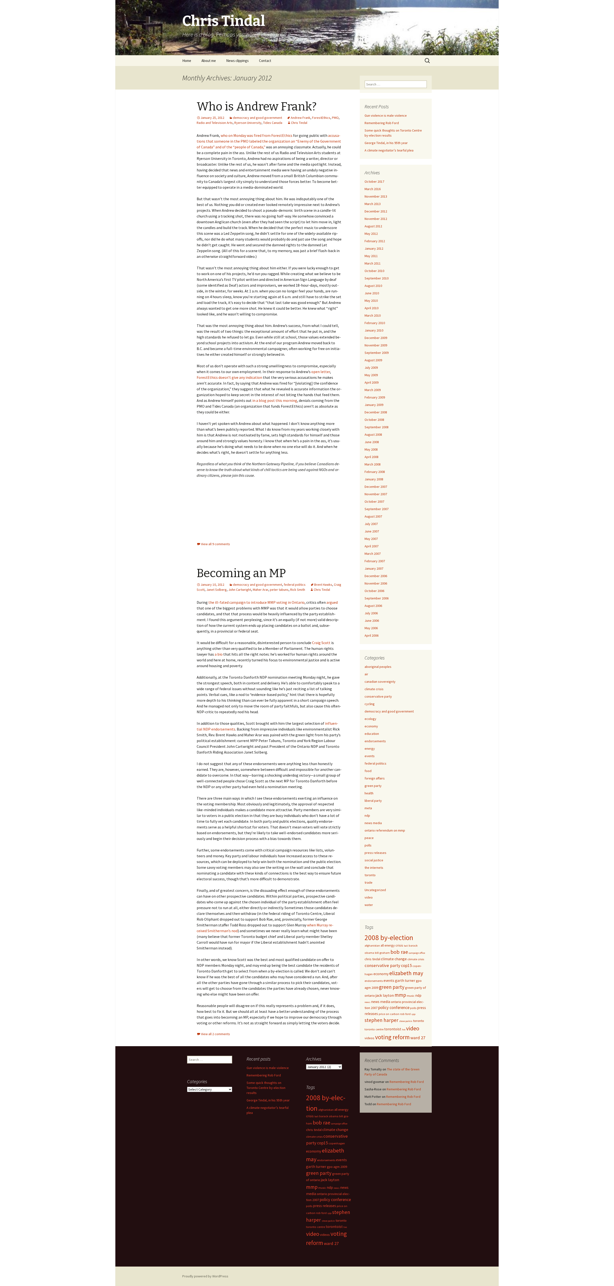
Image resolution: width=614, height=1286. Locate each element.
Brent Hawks (323, 584)
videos (369, 1038)
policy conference (393, 1007)
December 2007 (376, 486)
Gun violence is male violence (386, 115)
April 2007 (371, 546)
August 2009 (373, 360)
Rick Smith (297, 589)
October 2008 (374, 419)
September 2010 (377, 278)
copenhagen (337, 1143)
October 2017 (374, 181)
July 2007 (371, 524)
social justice (374, 860)
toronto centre (374, 1029)
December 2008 (376, 412)
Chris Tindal (299, 123)
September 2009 (377, 352)
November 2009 (376, 345)
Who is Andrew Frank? (257, 107)
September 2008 (377, 427)
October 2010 (374, 271)
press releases (375, 853)
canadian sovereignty (380, 681)
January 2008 (374, 479)
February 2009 (375, 397)
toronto (370, 875)
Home (186, 60)
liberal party (373, 800)
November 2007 (376, 494)
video (369, 897)
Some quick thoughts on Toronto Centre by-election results (266, 1088)
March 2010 (373, 315)
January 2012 (374, 248)
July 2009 (371, 367)
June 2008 (372, 442)
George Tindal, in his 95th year (386, 143)
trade (368, 882)
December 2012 (376, 211)
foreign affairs (375, 778)
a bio (219, 654)
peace (369, 838)
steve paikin (405, 1021)
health (369, 793)
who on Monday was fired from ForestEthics (256, 135)
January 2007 (374, 568)
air (366, 674)
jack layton (385, 995)
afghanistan (372, 945)
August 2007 (373, 516)
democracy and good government (257, 117)
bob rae (399, 951)
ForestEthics (321, 117)
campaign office (417, 952)
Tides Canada (272, 123)
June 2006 (372, 620)
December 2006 (376, 576)
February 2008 (375, 472)
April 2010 (371, 308)
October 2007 (374, 501)
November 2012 (376, 219)
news (367, 1002)
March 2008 (373, 464)
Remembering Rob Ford (382, 123)
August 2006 (373, 606)
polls (368, 845)
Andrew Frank (300, 117)
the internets (374, 867)
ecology (370, 719)
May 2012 (371, 233)
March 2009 (373, 390)
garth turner (405, 980)
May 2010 (371, 300)
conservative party (378, 696)
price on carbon (389, 1014)
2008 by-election (389, 937)
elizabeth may (406, 973)
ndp (367, 815)
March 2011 (373, 263)
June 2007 (372, 531)
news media (373, 823)
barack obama (328, 1116)
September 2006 (377, 598)
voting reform (392, 1037)
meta (368, 808)
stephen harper (381, 1020)
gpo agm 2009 (337, 1167)
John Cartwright (239, 589)
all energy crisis (392, 945)
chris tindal (372, 959)
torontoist (392, 1029)
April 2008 (371, 457)
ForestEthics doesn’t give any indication (229, 377)
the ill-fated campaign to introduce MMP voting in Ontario (256, 602)
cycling (370, 704)
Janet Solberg (216, 589)
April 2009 (371, 382)
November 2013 (376, 196)
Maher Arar (260, 589)
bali (406, 945)
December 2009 (376, 338)
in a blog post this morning (274, 400)
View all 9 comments (215, 544)
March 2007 (373, 553)
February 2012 (375, 241)
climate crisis (374, 689)
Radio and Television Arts (215, 123)
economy (371, 726)
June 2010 (372, 293)
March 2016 (373, 189)
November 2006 (376, 583)
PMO (335, 117)
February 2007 (375, 561)
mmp (400, 994)
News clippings (237, 60)
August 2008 (373, 434)
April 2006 (371, 635)
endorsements (375, 741)
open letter (320, 371)
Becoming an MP (241, 573)
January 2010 (374, 330)
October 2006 (374, 591)
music (410, 995)
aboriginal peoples (378, 666)
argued (332, 602)
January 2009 (374, 405)
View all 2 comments (215, 1034)
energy (370, 748)
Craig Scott (321, 642)
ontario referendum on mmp (385, 830)
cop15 (406, 965)
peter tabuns (279, 589)
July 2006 (371, 613)
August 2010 (373, 286)
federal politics (295, 584)
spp (413, 1014)
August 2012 (373, 226)
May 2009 (371, 375)
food (368, 771)
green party (373, 786)
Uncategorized (375, 890)
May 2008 (371, 449)
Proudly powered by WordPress (205, 1276)
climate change (394, 958)
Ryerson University (247, 123)
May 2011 (371, 256)
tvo (403, 1029)
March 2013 (373, 204)
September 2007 (377, 509)
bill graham (382, 952)
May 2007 (371, 539)
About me (208, 60)
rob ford (405, 1014)
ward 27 (417, 1037)
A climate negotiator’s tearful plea (389, 150)
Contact (265, 60)
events (370, 756)
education (372, 733)
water (369, 905)
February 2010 (375, 323)
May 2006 (371, 628)
